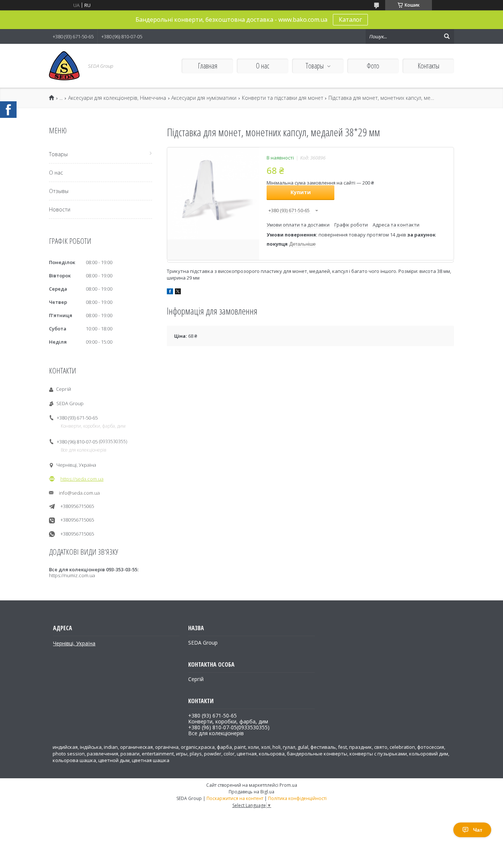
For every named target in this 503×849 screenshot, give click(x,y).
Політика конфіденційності (297, 798)
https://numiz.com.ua (72, 575)
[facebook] (170, 292)
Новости (59, 209)
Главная (207, 66)
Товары (315, 66)
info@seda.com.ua (79, 493)
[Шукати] (446, 36)
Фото (373, 66)
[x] (178, 292)
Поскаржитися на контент (235, 798)
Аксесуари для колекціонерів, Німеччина (117, 98)
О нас (262, 66)
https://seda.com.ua (81, 479)
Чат (477, 830)
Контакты (428, 66)
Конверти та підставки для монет (282, 98)
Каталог (350, 19)
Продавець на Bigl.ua (251, 792)
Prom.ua (288, 785)
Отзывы (58, 190)
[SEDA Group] (64, 65)
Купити (301, 192)
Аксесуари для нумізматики (203, 98)
